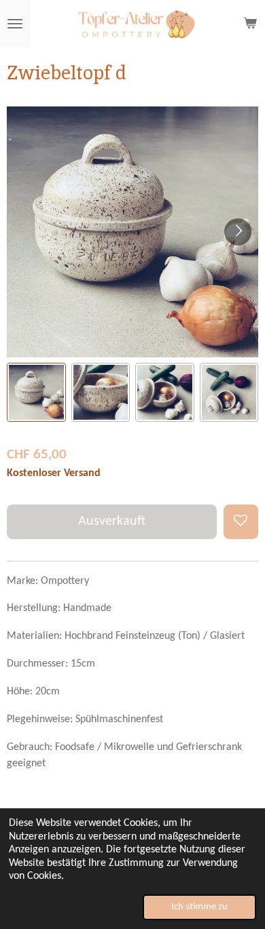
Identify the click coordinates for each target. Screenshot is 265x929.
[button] (36, 392)
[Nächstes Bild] (237, 231)
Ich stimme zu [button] (199, 907)
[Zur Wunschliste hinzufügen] (241, 522)
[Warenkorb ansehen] (250, 23)
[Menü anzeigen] (15, 23)
